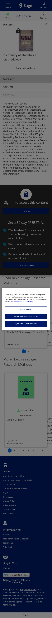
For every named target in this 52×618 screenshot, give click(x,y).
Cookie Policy (28, 302)
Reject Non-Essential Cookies (26, 324)
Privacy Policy (16, 302)
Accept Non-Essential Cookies (26, 316)
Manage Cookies (26, 309)
